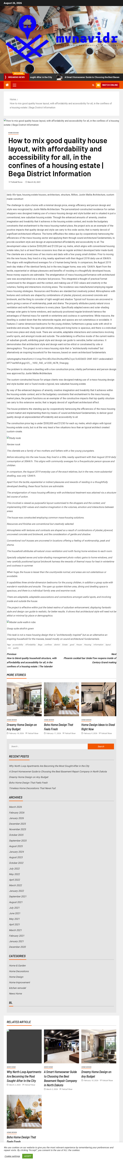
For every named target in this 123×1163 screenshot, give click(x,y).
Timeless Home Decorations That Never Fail (32, 788)
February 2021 (16, 935)
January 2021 (16, 941)
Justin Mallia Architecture (38, 373)
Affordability (30, 645)
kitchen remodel (17, 988)
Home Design (13, 133)
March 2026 (15, 806)
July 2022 (14, 868)
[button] (14, 85)
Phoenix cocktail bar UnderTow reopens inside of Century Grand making (90, 658)
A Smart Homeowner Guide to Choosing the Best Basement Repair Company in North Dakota (58, 771)
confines (48, 645)
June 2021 (14, 913)
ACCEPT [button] (27, 1156)
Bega (40, 645)
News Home (15, 993)
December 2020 (17, 946)
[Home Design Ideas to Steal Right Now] (98, 699)
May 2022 (14, 874)
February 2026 (16, 812)
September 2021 (17, 896)
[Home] (7, 85)
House (79, 645)
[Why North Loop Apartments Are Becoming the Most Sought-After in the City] (24, 1046)
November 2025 (17, 829)
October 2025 (16, 834)
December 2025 (17, 823)
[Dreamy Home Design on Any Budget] (24, 699)
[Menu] (14, 85)
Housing (87, 645)
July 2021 (14, 907)
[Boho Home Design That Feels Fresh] (61, 699)
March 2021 (15, 930)
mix (9, 648)
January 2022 (16, 890)
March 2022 (15, 885)
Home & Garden (17, 965)
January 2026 (16, 818)
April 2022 (14, 879)
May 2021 (14, 918)
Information (98, 645)
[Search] (93, 85)
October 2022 (16, 862)
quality (15, 648)
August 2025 (15, 846)
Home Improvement (19, 982)
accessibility (17, 645)
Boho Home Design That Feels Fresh (28, 782)
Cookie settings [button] (12, 1156)
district (57, 645)
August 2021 (15, 902)
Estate (65, 645)
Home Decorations (19, 971)
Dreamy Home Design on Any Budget (28, 777)
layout (108, 645)
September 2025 (17, 840)
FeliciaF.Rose (17, 182)
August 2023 (15, 857)
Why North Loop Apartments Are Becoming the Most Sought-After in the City (49, 766)
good (72, 645)
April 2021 (14, 924)
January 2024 (16, 851)
